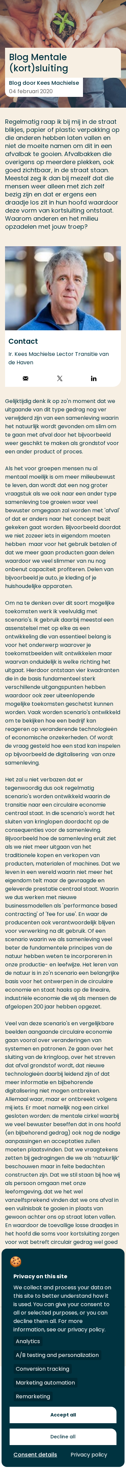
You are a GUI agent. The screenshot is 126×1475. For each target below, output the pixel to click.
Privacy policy (89, 1455)
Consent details (35, 1455)
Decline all (63, 1436)
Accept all (63, 1414)
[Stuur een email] (25, 379)
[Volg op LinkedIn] (93, 379)
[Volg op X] (59, 379)
